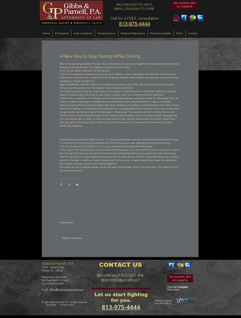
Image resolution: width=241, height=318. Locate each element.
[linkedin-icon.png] (200, 18)
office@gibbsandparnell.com (66, 289)
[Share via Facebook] (61, 184)
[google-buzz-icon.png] (192, 18)
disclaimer (184, 287)
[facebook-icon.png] (184, 18)
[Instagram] (176, 18)
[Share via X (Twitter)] (69, 184)
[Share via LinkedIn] (77, 184)
